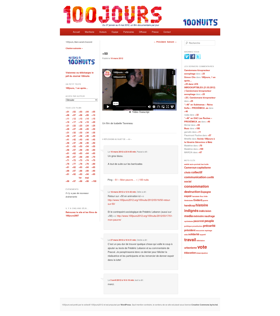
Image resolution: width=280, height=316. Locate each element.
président (189, 230)
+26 (67, 128)
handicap (189, 205)
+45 (93, 139)
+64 (87, 153)
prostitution (197, 226)
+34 (87, 132)
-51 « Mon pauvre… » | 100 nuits (131, 179)
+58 (80, 149)
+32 (197, 114)
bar (202, 164)
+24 (87, 125)
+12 (74, 118)
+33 (80, 132)
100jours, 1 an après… (77, 88)
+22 (74, 125)
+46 (186, 111)
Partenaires (128, 31)
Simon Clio (190, 77)
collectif (196, 172)
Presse (155, 31)
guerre (205, 200)
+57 (209, 135)
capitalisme (204, 167)
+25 (203, 73)
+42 (74, 139)
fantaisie (195, 196)
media (188, 216)
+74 (87, 160)
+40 (93, 135)
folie (206, 196)
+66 (67, 156)
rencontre (200, 230)
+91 (67, 174)
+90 (93, 170)
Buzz (186, 128)
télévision (201, 240)
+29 (87, 128)
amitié (186, 164)
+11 (199, 131)
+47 (74, 142)
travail (190, 240)
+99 (87, 181)
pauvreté (198, 221)
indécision (205, 211)
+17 (74, 122)
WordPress (126, 304)
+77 (74, 163)
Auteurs (103, 31)
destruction (192, 191)
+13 (80, 118)
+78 (80, 163)
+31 (67, 132)
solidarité (193, 234)
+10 (93, 115)
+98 (80, 181)
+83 (80, 167)
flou (201, 196)
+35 (93, 132)
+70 (200, 145)
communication (195, 177)
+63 (80, 153)
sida (186, 234)
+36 (67, 135)
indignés (191, 210)
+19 (87, 122)
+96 (67, 181)
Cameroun (190, 167)
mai (87, 177)
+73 (80, 160)
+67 (200, 152)
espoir (188, 196)
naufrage (209, 216)
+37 (74, 135)
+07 (74, 115)
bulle (206, 164)
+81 (67, 167)
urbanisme (190, 247)
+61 (67, 153)
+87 (74, 170)
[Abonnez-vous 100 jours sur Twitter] (198, 58)
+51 (67, 146)
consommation (196, 186)
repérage (208, 230)
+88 (80, 170)
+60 (93, 149)
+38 (80, 135)
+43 (80, 139)
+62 (74, 153)
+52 (74, 146)
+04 (87, 111)
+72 (74, 160)
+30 (93, 128)
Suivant (171, 41)
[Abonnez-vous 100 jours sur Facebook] (192, 58)
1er (80, 177)
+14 (87, 118)
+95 (93, 174)
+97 (74, 181)
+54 (87, 146)
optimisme (188, 221)
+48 (80, 142)
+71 (67, 160)
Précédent (160, 41)
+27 (74, 128)
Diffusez (143, 31)
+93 (198, 124)
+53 (80, 146)
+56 (67, 149)
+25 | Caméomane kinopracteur (200, 97)
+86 (67, 170)
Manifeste (89, 31)
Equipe (115, 31)
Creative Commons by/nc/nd (204, 304)
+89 (87, 170)
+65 (93, 153)
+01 (67, 111)
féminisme (188, 200)
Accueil (76, 31)
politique (188, 226)
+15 (93, 118)
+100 (197, 128)
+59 (87, 149)
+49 (87, 142)
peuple (209, 221)
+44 (87, 139)
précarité (209, 225)
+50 (93, 142)
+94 (87, 174)
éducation (190, 252)
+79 (87, 163)
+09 (87, 115)
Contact (167, 31)
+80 (93, 163)
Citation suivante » (74, 48)
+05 (93, 111)
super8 (203, 234)
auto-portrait (195, 164)
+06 (67, 115)
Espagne (206, 192)
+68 (80, 156)
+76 (67, 163)
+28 (80, 128)
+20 (93, 122)
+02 (74, 111)
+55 (93, 146)
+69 (87, 156)
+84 (87, 167)
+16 (67, 122)
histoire (202, 205)
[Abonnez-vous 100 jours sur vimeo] (186, 58)
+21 (67, 125)
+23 (80, 125)
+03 (80, 111)
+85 (93, 167)
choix (187, 172)
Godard (197, 200)
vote (202, 246)
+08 (80, 115)
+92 (74, 174)
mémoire (198, 216)
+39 (87, 135)
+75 (93, 160)
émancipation (202, 253)
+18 (80, 122)
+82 (74, 167)
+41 (67, 139)
